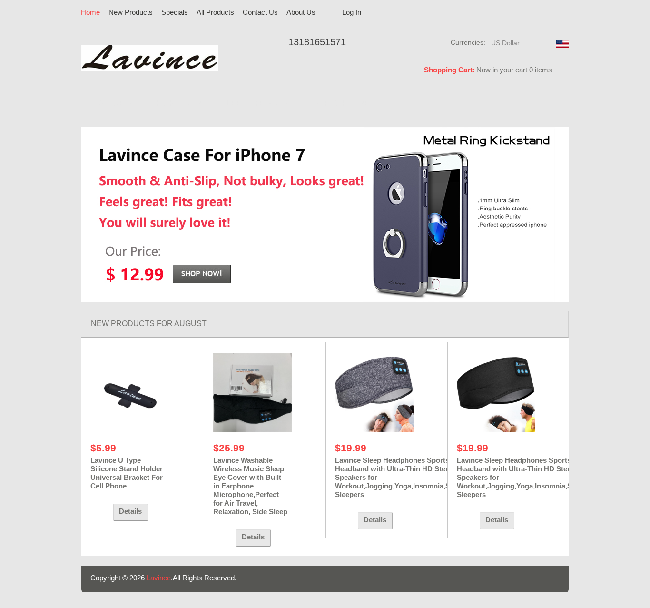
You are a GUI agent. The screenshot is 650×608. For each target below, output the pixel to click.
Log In (351, 12)
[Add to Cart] (99, 512)
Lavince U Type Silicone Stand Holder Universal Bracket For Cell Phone (126, 473)
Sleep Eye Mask (255, 104)
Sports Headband (347, 104)
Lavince (159, 578)
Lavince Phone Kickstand (145, 104)
